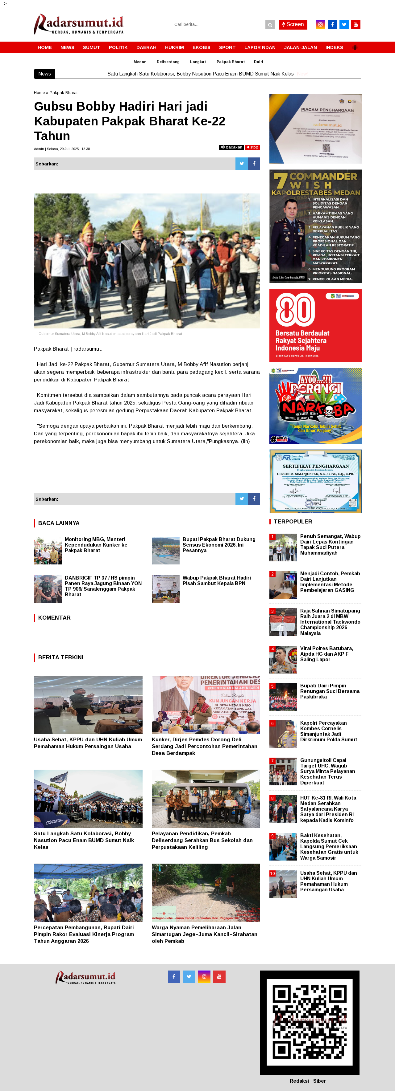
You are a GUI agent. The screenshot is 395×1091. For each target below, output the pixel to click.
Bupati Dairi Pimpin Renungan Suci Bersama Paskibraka (330, 691)
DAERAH (146, 47)
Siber (319, 1081)
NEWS (67, 47)
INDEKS (334, 47)
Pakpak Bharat (231, 62)
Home (39, 92)
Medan (140, 62)
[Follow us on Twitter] (189, 977)
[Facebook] (254, 163)
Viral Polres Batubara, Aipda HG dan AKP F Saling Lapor (326, 654)
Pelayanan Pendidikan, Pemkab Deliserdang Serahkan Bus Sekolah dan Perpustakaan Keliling (202, 840)
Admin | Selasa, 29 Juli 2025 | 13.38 (62, 149)
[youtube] (355, 24)
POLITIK (118, 47)
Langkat (198, 62)
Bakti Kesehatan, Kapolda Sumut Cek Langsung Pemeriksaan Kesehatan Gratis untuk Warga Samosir (329, 847)
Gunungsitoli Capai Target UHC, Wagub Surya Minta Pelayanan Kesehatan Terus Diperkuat (327, 771)
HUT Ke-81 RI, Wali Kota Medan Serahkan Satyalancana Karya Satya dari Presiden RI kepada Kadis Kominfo (328, 809)
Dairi (258, 62)
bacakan (233, 147)
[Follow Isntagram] (204, 977)
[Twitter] (241, 163)
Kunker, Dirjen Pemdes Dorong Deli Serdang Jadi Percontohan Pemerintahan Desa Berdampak (204, 746)
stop (253, 147)
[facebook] (332, 24)
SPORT (227, 47)
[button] (355, 45)
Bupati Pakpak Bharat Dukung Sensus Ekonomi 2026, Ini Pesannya (219, 545)
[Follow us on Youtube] (219, 977)
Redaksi (299, 1081)
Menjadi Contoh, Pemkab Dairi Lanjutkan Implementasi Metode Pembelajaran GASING (330, 582)
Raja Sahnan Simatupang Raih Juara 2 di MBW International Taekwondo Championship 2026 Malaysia (330, 622)
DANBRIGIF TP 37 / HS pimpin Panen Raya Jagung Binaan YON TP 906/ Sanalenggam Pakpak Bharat (103, 586)
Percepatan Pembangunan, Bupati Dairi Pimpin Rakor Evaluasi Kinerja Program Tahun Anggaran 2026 (84, 934)
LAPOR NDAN (260, 47)
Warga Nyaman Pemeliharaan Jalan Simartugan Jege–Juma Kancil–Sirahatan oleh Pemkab (204, 934)
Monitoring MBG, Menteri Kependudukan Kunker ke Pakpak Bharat (96, 545)
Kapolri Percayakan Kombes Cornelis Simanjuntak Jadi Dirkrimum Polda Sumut (328, 731)
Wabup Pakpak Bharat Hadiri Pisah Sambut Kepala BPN (217, 580)
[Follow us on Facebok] (174, 977)
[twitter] (344, 24)
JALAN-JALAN (300, 47)
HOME (45, 47)
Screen (294, 24)
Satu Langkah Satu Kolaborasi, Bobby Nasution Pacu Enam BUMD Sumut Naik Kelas (84, 840)
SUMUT (91, 47)
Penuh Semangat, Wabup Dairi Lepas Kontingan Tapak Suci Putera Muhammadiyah (330, 545)
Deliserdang (168, 62)
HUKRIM (174, 47)
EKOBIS (201, 47)
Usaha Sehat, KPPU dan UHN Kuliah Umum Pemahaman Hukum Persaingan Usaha (328, 881)
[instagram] (320, 24)
